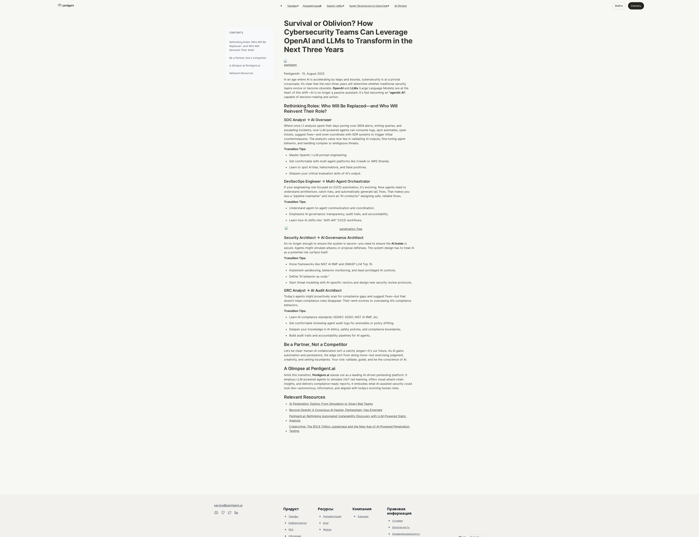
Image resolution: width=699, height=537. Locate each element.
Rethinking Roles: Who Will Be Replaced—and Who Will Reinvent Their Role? (247, 46)
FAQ (291, 529)
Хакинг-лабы (335, 5)
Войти (619, 5)
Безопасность (401, 527)
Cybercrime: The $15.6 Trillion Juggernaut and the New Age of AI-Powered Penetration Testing (349, 429)
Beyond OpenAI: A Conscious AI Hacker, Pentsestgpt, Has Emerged (335, 410)
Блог (326, 523)
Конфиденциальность (406, 534)
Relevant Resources (241, 73)
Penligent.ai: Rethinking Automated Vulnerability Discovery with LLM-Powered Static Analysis (348, 418)
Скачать (636, 5)
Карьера (363, 516)
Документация (312, 5)
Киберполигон (298, 523)
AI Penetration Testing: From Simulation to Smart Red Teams (331, 404)
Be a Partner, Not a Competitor (247, 58)
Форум (327, 529)
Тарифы (292, 5)
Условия (397, 520)
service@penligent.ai (228, 505)
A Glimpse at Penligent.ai (244, 65)
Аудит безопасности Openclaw (368, 5)
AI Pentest (400, 5)
